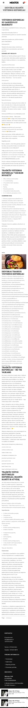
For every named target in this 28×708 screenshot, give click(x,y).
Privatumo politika (11, 667)
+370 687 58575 (13, 650)
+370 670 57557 (9, 641)
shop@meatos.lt (9, 639)
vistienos (8, 618)
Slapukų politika (10, 664)
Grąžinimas (9, 661)
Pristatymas (9, 659)
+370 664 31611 (13, 647)
